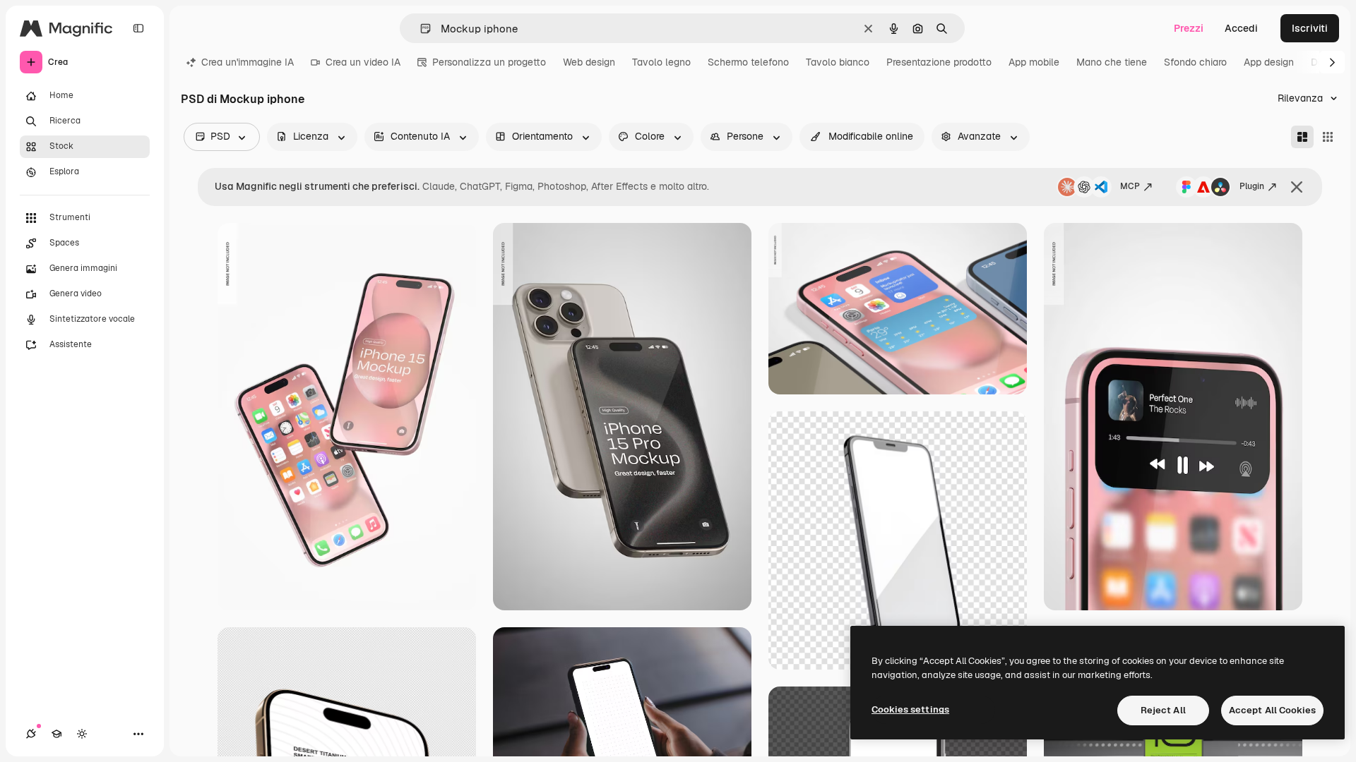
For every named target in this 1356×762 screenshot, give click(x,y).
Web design (589, 62)
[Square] (1327, 137)
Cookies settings (910, 709)
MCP (1130, 186)
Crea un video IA (363, 62)
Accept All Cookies (1272, 710)
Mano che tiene (1111, 62)
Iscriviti (1310, 28)
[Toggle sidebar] (138, 28)
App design (1269, 62)
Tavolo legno (661, 62)
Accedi (1241, 28)
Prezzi (1188, 28)
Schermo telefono (748, 62)
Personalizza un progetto (489, 62)
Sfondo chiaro (1195, 62)
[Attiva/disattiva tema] (82, 733)
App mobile (1034, 62)
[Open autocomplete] (419, 28)
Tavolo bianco (837, 62)
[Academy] (56, 733)
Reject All (1163, 710)
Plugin (1251, 186)
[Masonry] (1302, 137)
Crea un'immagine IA (247, 62)
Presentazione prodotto (939, 62)
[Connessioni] (31, 733)
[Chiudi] (1296, 187)
